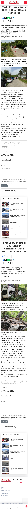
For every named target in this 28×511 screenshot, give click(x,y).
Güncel (20, 142)
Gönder (4, 186)
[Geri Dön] (2, 2)
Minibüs (12, 381)
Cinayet (14, 145)
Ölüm (7, 142)
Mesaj (3, 166)
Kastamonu (17, 367)
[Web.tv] (25, 482)
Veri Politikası (4, 492)
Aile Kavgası (5, 147)
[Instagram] (21, 482)
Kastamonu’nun (7, 268)
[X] (17, 482)
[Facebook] (13, 482)
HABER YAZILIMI (5, 503)
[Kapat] (26, 506)
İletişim (2, 488)
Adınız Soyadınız (7, 160)
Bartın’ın (4, 26)
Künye (2, 487)
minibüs (4, 273)
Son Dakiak (20, 145)
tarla (7, 29)
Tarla (16, 142)
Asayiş (11, 142)
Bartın (9, 145)
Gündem (4, 145)
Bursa (3, 142)
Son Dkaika (10, 383)
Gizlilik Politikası (4, 495)
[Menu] (25, 2)
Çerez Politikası (4, 493)
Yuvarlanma (17, 383)
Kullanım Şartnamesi (5, 490)
